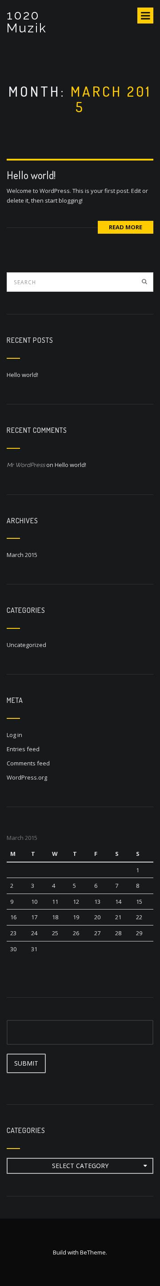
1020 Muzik (27, 21)
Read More (125, 227)
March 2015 (22, 555)
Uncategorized (26, 645)
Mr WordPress (26, 465)
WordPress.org (27, 777)
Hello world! (31, 175)
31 (34, 949)
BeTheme (93, 1252)
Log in (14, 735)
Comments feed (28, 763)
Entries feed (23, 749)
